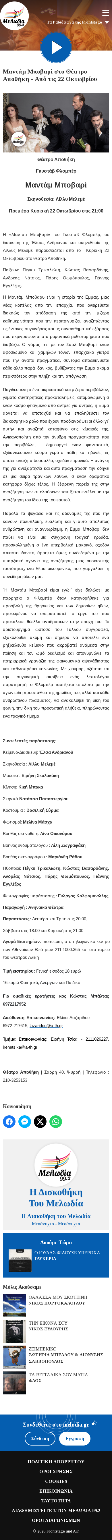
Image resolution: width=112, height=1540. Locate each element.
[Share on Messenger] (24, 1121)
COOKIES (56, 1481)
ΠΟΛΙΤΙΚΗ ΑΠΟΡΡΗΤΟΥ (56, 1461)
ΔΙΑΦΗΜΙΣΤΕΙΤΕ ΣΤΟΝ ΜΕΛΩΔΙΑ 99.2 (56, 1510)
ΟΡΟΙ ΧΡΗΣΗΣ (56, 1471)
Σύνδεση (40, 1438)
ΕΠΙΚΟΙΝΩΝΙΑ (56, 1491)
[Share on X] (40, 1121)
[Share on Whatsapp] (55, 1121)
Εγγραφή (74, 1438)
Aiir (76, 1531)
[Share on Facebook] (9, 1121)
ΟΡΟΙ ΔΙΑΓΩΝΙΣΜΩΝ (56, 1520)
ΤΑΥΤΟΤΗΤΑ (56, 1500)
